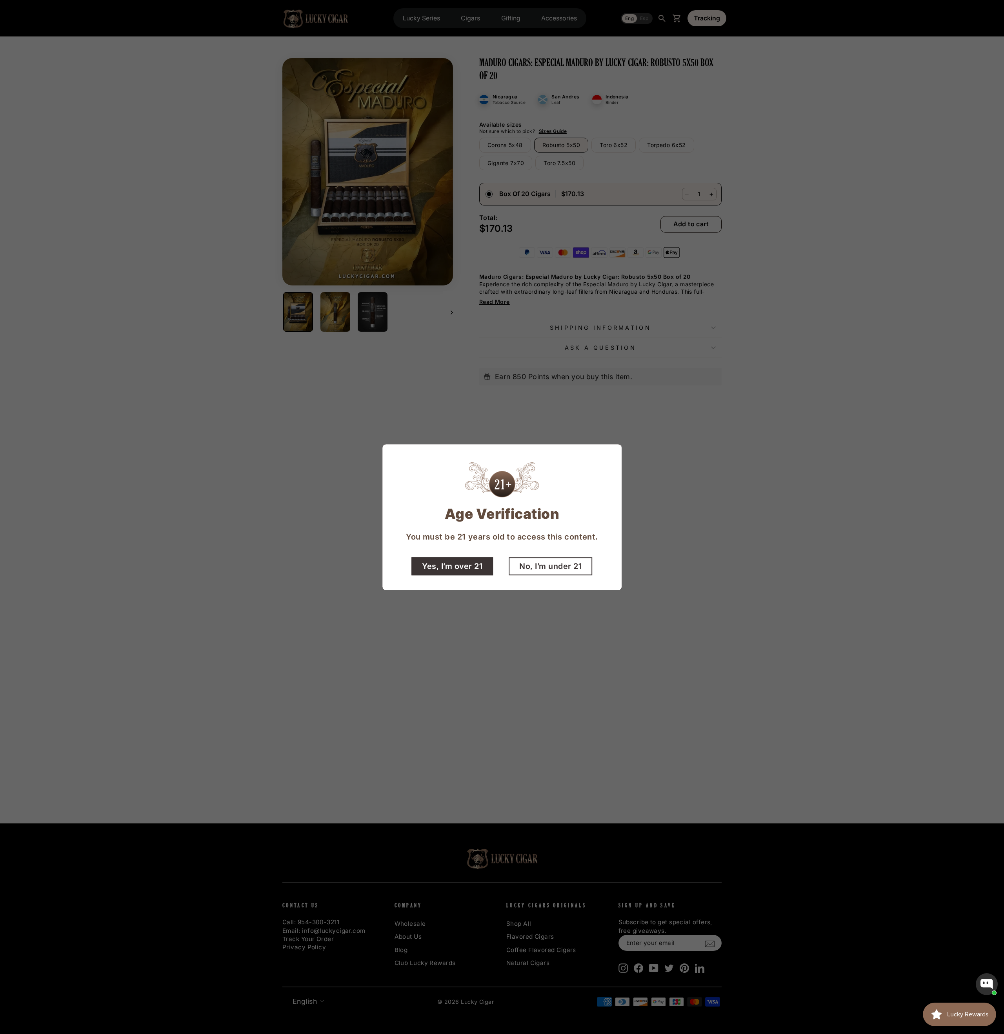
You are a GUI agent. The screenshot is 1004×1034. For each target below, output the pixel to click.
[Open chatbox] (987, 984)
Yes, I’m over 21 (452, 566)
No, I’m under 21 (550, 566)
